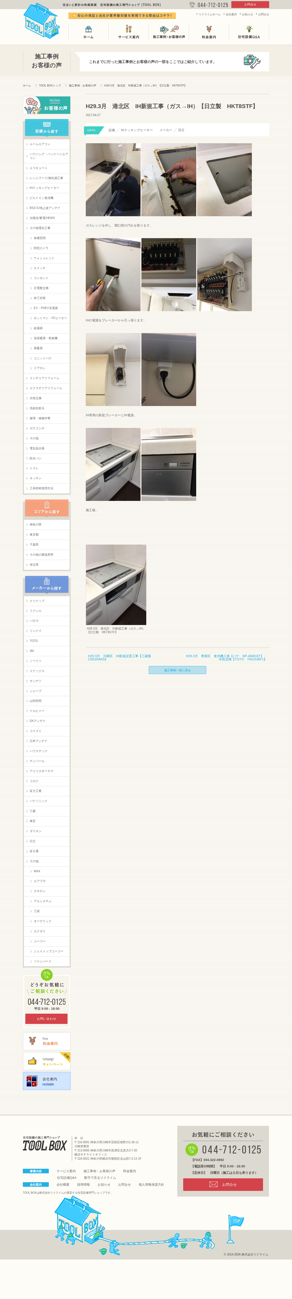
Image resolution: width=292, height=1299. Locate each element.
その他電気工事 (40, 228)
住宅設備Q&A (249, 32)
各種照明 (40, 238)
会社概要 (63, 1184)
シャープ (36, 691)
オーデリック (43, 921)
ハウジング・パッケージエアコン (49, 156)
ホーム (88, 32)
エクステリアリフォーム (46, 388)
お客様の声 (47, 105)
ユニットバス (43, 358)
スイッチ (40, 268)
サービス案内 (129, 32)
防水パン (36, 458)
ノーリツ (36, 661)
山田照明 (36, 701)
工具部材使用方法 (41, 488)
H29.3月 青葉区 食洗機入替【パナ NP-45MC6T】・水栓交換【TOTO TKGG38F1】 (226, 657)
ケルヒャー (37, 711)
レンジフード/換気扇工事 (46, 178)
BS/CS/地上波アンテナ (45, 208)
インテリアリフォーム (44, 378)
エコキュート (38, 168)
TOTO (34, 641)
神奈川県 (36, 524)
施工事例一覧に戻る (177, 670)
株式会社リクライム (51, 1192)
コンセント (41, 278)
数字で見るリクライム (100, 1177)
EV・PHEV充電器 (46, 308)
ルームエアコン (40, 144)
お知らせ (247, 14)
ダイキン (36, 831)
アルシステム (43, 901)
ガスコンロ (37, 428)
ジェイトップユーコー (48, 951)
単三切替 (40, 298)
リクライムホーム (210, 14)
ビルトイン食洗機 (41, 198)
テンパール (37, 761)
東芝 (33, 821)
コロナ (34, 781)
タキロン (40, 891)
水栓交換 (36, 398)
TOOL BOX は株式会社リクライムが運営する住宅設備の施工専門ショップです (42, 19)
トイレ (34, 468)
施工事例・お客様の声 (169, 32)
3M (32, 651)
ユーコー (40, 941)
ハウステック (38, 751)
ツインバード (43, 961)
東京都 (34, 534)
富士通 (34, 851)
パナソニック (38, 801)
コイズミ (36, 731)
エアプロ (40, 881)
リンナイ (36, 631)
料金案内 (209, 32)
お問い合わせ (46, 1018)
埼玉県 (34, 564)
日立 (33, 841)
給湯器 (38, 328)
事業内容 (36, 1171)
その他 (34, 438)
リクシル (36, 610)
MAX (37, 871)
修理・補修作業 (40, 418)
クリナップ (37, 601)
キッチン (36, 478)
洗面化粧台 (37, 408)
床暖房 (38, 348)
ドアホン (40, 368)
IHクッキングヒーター (44, 188)
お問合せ (250, 4)
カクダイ (40, 931)
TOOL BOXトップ (50, 85)
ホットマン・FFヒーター (50, 318)
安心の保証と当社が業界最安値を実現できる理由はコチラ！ (122, 16)
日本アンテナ (38, 741)
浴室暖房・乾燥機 (45, 338)
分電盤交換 (41, 288)
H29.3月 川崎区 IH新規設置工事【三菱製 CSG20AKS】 (121, 657)
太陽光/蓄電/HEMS (42, 218)
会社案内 (231, 14)
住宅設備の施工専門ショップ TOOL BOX (45, 1143)
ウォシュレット (44, 258)
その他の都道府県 (41, 554)
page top (235, 1229)
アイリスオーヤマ (41, 771)
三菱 (33, 811)
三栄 (37, 911)
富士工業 (36, 791)
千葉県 (34, 544)
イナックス (37, 671)
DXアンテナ (38, 721)
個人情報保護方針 (151, 1184)
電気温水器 (37, 448)
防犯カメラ (41, 248)
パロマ (34, 620)
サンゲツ (36, 681)
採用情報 (83, 1184)
